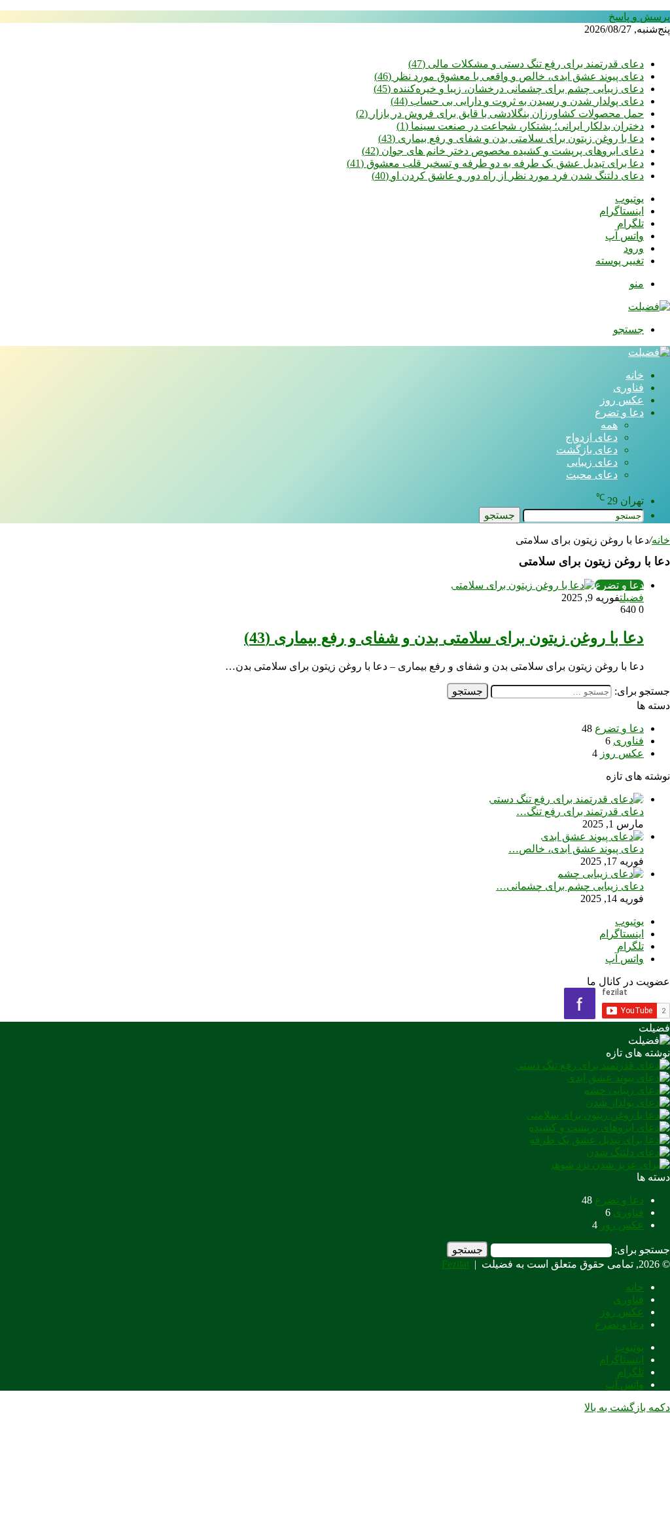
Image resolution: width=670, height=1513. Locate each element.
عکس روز (622, 400)
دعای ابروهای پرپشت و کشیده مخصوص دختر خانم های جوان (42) (503, 150)
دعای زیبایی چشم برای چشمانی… (570, 886)
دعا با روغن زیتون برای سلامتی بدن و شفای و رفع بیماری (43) (511, 138)
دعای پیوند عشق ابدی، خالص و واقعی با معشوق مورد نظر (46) (509, 76)
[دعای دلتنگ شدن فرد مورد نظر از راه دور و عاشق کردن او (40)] (628, 1152)
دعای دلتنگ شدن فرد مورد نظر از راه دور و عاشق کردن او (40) (508, 175)
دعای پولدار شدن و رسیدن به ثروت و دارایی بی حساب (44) (517, 101)
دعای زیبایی (592, 462)
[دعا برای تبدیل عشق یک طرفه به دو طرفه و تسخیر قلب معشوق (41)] (599, 1139)
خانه (635, 375)
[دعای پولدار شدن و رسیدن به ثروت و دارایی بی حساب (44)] (628, 1102)
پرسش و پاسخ (639, 16)
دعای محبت (592, 474)
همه (609, 424)
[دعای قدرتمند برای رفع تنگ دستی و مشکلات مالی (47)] (566, 799)
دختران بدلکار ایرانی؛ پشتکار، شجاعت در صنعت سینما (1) (520, 125)
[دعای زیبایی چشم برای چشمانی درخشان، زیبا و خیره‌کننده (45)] (600, 873)
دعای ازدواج (591, 437)
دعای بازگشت (587, 449)
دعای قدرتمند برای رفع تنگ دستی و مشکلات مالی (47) (526, 63)
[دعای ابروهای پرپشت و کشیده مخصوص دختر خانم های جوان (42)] (599, 1127)
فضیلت (632, 597)
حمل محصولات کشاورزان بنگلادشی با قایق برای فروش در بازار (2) (500, 113)
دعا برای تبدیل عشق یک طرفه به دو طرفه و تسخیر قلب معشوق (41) (495, 163)
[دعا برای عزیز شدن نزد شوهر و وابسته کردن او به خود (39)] (609, 1164)
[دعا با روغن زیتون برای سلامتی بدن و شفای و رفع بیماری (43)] (598, 1115)
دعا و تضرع (619, 412)
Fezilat (455, 1264)
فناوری (628, 387)
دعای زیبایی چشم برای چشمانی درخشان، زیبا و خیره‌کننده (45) (509, 88)
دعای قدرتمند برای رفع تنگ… (580, 811)
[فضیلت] (649, 306)
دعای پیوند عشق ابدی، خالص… (576, 848)
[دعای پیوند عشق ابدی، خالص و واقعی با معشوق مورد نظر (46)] (592, 836)
